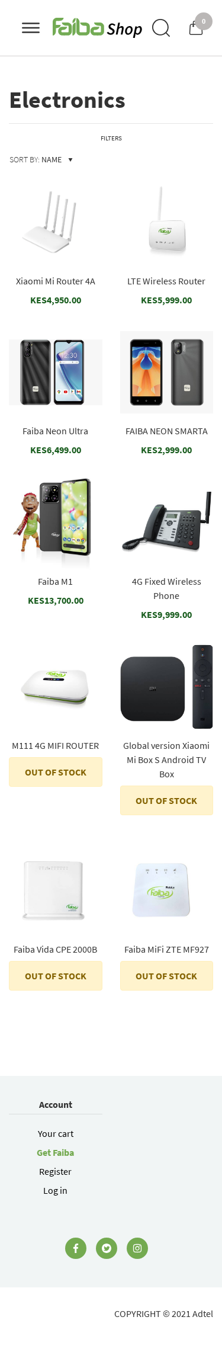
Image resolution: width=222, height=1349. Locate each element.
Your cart (55, 1133)
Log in (55, 1190)
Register (55, 1171)
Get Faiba (55, 1152)
